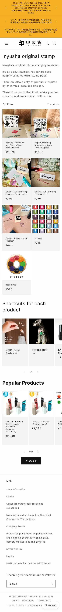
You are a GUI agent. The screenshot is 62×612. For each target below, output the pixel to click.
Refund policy (28, 600)
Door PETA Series (13, 351)
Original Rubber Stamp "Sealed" (17, 239)
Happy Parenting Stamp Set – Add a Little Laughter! (43, 145)
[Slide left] (24, 371)
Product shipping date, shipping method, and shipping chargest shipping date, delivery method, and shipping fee (29, 537)
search (10, 496)
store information (15, 489)
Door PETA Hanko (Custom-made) (40, 422)
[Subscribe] (51, 583)
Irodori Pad (11, 285)
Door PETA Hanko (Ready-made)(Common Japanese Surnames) (14, 426)
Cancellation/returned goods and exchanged (25, 505)
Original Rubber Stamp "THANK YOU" (45, 193)
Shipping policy (34, 605)
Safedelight (40, 349)
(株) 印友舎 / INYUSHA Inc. (29, 596)
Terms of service (16, 605)
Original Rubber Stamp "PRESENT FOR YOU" (17, 193)
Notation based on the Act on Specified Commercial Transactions (28, 517)
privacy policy (14, 549)
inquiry (10, 556)
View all (31, 460)
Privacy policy (44, 600)
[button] (6, 43)
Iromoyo (38, 238)
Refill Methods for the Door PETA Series (28, 563)
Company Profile (15, 526)
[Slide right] (37, 371)
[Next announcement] (56, 7)
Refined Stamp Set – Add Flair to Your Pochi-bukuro (15, 145)
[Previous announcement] (5, 7)
